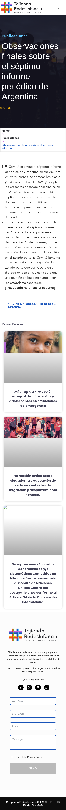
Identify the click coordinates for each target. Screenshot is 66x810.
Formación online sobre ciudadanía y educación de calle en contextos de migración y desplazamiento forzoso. (33, 485)
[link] (33, 635)
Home (6, 131)
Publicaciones (15, 36)
